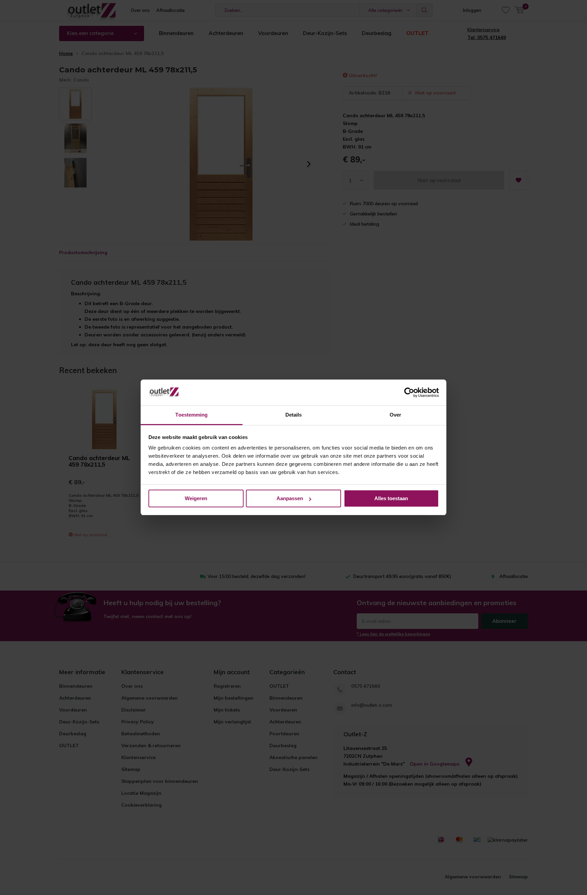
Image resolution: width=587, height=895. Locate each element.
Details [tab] (293, 415)
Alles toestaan (391, 498)
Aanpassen (290, 498)
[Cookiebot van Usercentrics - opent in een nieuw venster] (409, 393)
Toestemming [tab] (191, 415)
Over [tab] (395, 415)
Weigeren (196, 498)
